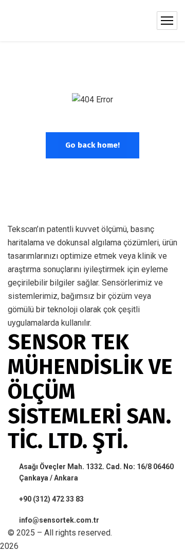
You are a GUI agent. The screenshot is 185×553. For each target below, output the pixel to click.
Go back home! (92, 145)
